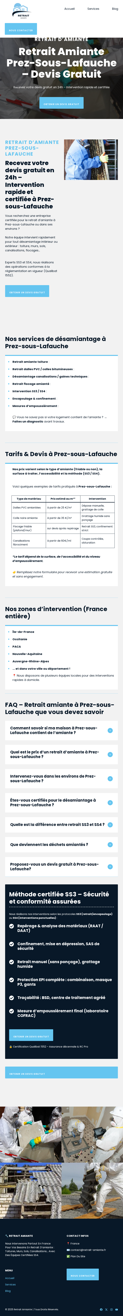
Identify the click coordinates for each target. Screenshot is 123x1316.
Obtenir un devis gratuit (61, 104)
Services (93, 9)
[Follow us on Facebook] (101, 1309)
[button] (61, 730)
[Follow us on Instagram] (111, 1309)
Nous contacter (21, 30)
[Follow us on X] (106, 1309)
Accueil (69, 9)
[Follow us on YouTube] (116, 1309)
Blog (115, 9)
